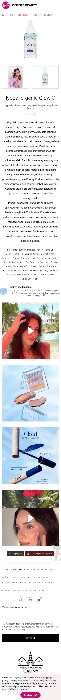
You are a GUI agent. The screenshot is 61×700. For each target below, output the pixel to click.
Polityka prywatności (13, 590)
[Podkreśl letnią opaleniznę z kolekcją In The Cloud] (30, 330)
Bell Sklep (32, 577)
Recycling (44, 577)
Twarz (10, 15)
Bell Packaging (19, 582)
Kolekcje (46, 569)
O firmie (6, 577)
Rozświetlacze (22, 15)
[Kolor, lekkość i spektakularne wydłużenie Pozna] (30, 455)
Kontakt (49, 582)
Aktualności (19, 577)
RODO (42, 590)
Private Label (36, 582)
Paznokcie (33, 569)
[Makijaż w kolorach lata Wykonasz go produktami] (30, 518)
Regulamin (31, 590)
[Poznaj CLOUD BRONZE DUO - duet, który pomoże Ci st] (30, 393)
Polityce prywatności (18, 689)
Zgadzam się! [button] (30, 695)
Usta (22, 569)
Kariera (6, 582)
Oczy (15, 569)
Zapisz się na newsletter (14, 607)
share (28, 113)
